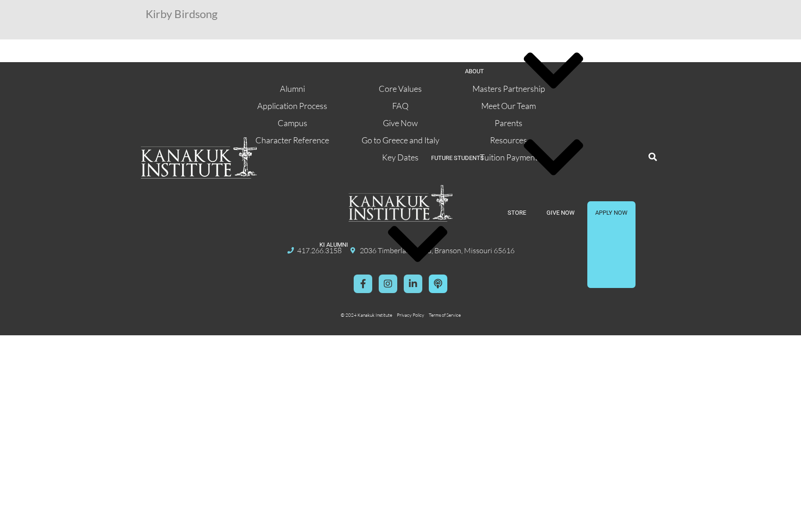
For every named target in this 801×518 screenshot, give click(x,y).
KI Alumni (333, 244)
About (474, 71)
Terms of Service (445, 315)
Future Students (457, 157)
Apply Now (611, 212)
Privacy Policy (410, 315)
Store (517, 212)
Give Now (561, 212)
